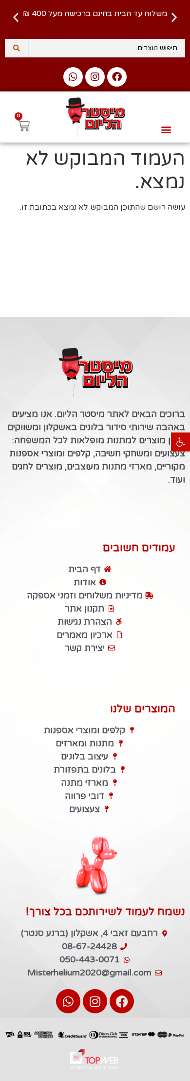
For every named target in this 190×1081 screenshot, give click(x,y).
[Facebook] (117, 77)
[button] (180, 441)
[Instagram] (95, 77)
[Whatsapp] (73, 77)
